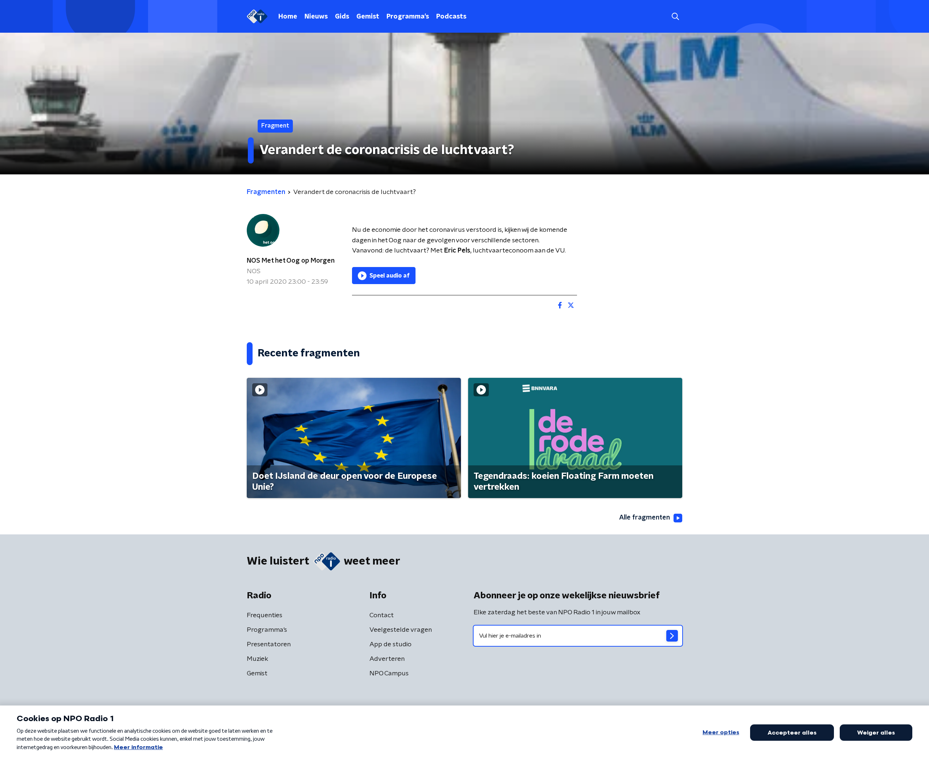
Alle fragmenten (644, 517)
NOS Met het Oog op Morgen (291, 261)
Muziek (257, 659)
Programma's (407, 16)
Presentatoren (269, 644)
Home (287, 16)
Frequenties (264, 615)
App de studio (390, 644)
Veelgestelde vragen (400, 630)
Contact (381, 615)
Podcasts (451, 16)
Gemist (367, 16)
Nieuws (316, 16)
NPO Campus (389, 673)
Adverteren (387, 659)
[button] (675, 16)
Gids (342, 16)
